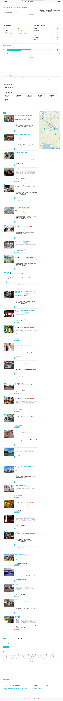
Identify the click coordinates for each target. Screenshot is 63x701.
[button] (56, 134)
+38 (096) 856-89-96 (22, 525)
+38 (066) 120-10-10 (22, 408)
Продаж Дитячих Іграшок (47, 658)
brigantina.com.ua (20, 526)
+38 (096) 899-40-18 (22, 218)
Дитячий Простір (30, 658)
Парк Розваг (17, 503)
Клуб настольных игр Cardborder (21, 241)
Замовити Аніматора (21, 654)
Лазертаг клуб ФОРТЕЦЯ (20, 554)
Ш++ (15, 225)
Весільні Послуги (12, 658)
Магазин (16, 210)
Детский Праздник (6, 656)
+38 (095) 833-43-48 (22, 541)
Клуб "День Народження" (20, 584)
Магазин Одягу (21, 433)
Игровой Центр (25, 656)
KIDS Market (17, 414)
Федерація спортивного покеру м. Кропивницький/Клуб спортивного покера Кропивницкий (24, 135)
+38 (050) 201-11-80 (22, 234)
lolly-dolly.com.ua (20, 219)
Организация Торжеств (38, 658)
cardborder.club (20, 250)
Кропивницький (6, 647)
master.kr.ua (20, 443)
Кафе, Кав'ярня (17, 619)
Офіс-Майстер (17, 430)
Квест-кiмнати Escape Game (20, 185)
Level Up (16, 532)
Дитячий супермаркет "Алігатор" (21, 361)
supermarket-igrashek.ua (22, 579)
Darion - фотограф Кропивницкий (21, 168)
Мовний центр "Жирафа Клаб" (21, 256)
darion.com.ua (20, 179)
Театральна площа (18, 383)
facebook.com (20, 510)
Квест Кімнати (18, 658)
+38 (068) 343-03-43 (22, 303)
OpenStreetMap (58, 148)
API (39, 698)
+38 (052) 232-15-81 (22, 478)
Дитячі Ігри (24, 658)
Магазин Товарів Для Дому (19, 295)
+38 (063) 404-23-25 (22, 594)
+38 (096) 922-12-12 (22, 194)
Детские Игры (6, 658)
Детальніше (17, 165)
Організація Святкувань (33, 656)
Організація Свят (49, 656)
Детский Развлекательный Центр (16, 656)
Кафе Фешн (17, 616)
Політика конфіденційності (34, 698)
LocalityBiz (4, 1)
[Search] (44, 1)
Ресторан (29, 119)
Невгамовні (17, 326)
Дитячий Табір (55, 656)
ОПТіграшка (17, 599)
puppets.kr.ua (20, 320)
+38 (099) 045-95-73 (22, 371)
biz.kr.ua (19, 266)
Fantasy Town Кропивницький (21, 152)
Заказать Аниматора (41, 656)
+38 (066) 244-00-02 (22, 610)
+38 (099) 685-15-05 (22, 494)
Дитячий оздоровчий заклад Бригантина (23, 515)
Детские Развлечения (13, 654)
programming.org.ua (21, 236)
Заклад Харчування (18, 119)
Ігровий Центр (46, 654)
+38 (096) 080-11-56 (22, 178)
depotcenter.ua (20, 163)
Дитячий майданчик (18, 448)
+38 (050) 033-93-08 (22, 249)
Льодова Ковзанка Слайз (20, 485)
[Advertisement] (31, 17)
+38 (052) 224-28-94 (22, 319)
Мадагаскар (17, 500)
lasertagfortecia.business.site (22, 563)
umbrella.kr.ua (20, 409)
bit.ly (18, 338)
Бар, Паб (16, 139)
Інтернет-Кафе (24, 119)
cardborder (8, 272)
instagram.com (20, 356)
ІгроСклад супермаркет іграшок (21, 568)
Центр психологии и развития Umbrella (23, 397)
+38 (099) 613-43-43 (22, 127)
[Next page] (24, 113)
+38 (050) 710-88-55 (22, 627)
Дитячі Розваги (6, 654)
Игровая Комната (52, 654)
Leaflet (54, 148)
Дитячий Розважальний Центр (37, 654)
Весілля (16, 343)
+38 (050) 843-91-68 (22, 265)
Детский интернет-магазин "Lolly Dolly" (23, 207)
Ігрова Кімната (28, 654)
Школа (16, 470)
